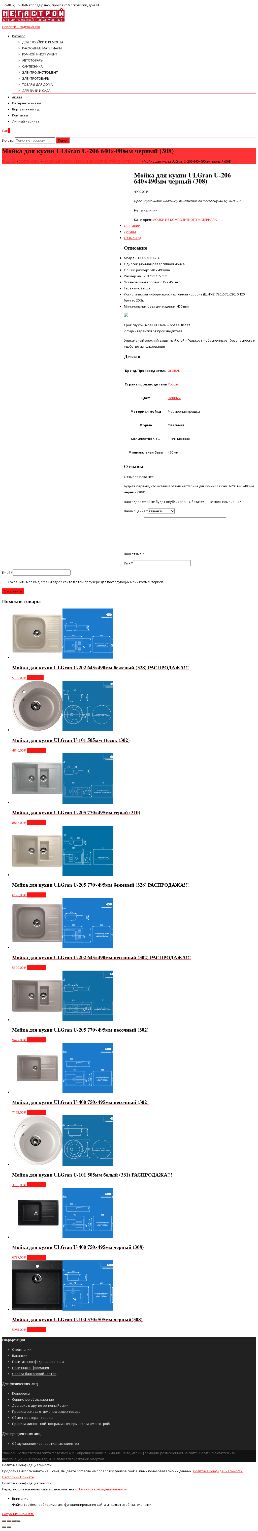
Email (7, 572)
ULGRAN (174, 370)
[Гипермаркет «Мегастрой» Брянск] (33, 20)
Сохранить (11, 1514)
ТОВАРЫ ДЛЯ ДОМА (37, 84)
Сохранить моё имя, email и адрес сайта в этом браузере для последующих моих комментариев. (86, 582)
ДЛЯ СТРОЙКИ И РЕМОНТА (42, 42)
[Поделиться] (9, 1521)
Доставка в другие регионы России (40, 1405)
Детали (130, 231)
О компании (21, 1349)
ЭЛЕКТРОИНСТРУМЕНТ (40, 72)
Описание (132, 225)
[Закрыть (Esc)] (4, 1521)
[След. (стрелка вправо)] (9, 1527)
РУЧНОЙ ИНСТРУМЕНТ (39, 54)
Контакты (20, 115)
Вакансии (19, 1355)
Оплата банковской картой (34, 1373)
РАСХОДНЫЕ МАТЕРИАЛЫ (42, 48)
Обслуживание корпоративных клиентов (45, 1443)
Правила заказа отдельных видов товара (46, 1411)
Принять (27, 1477)
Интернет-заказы (26, 103)
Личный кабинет (25, 121)
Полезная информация (30, 1367)
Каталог (18, 36)
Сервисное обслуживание (33, 1399)
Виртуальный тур (26, 109)
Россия (173, 384)
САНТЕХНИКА (32, 66)
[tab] (134, 232)
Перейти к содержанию (21, 26)
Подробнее (36, 750)
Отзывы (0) (132, 237)
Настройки (11, 1477)
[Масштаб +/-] (18, 1521)
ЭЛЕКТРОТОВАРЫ (36, 78)
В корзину (35, 677)
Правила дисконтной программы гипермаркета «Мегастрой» (61, 1423)
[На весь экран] (14, 1521)
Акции (17, 97)
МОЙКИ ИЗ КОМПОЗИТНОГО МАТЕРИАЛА (184, 219)
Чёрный (174, 398)
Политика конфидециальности (218, 1471)
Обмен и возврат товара (32, 1417)
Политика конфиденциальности (38, 1361)
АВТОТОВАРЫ (32, 60)
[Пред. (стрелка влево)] (4, 1527)
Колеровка (21, 1393)
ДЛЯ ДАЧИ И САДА (36, 90)
